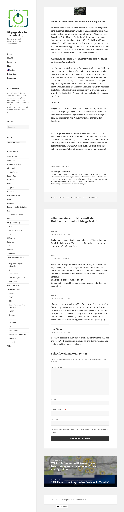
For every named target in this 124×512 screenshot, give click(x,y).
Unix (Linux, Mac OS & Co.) (18, 278)
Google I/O (12, 323)
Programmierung (13, 222)
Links (9, 66)
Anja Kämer (56, 329)
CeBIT (11, 297)
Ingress (11, 188)
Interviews (11, 203)
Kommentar (57, 367)
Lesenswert (11, 62)
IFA (10, 327)
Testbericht (11, 254)
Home (9, 54)
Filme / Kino (11, 176)
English (12, 70)
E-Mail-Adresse (58, 410)
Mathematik (13, 274)
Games (9, 184)
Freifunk (10, 180)
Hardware (11, 191)
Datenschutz (11, 74)
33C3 (12, 311)
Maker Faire (13, 330)
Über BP (10, 58)
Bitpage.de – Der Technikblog (18, 33)
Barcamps (12, 293)
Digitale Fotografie (14, 164)
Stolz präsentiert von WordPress (74, 500)
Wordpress (13, 246)
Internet (10, 199)
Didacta (12, 315)
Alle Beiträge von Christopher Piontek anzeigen (69, 184)
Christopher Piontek (80, 197)
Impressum (11, 78)
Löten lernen (13, 172)
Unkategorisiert (13, 285)
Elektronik (11, 168)
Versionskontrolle (15, 230)
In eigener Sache (13, 195)
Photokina (12, 338)
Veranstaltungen (13, 289)
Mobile (9, 219)
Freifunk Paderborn (16, 215)
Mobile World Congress (17, 334)
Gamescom (13, 319)
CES (10, 301)
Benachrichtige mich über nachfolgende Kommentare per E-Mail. (79, 431)
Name (54, 399)
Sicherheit (11, 238)
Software (10, 242)
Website (54, 420)
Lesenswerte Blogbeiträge (17, 207)
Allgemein (11, 160)
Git (11, 234)
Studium (10, 250)
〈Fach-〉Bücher (12, 156)
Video (9, 346)
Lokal (9, 211)
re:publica (12, 342)
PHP (10, 226)
